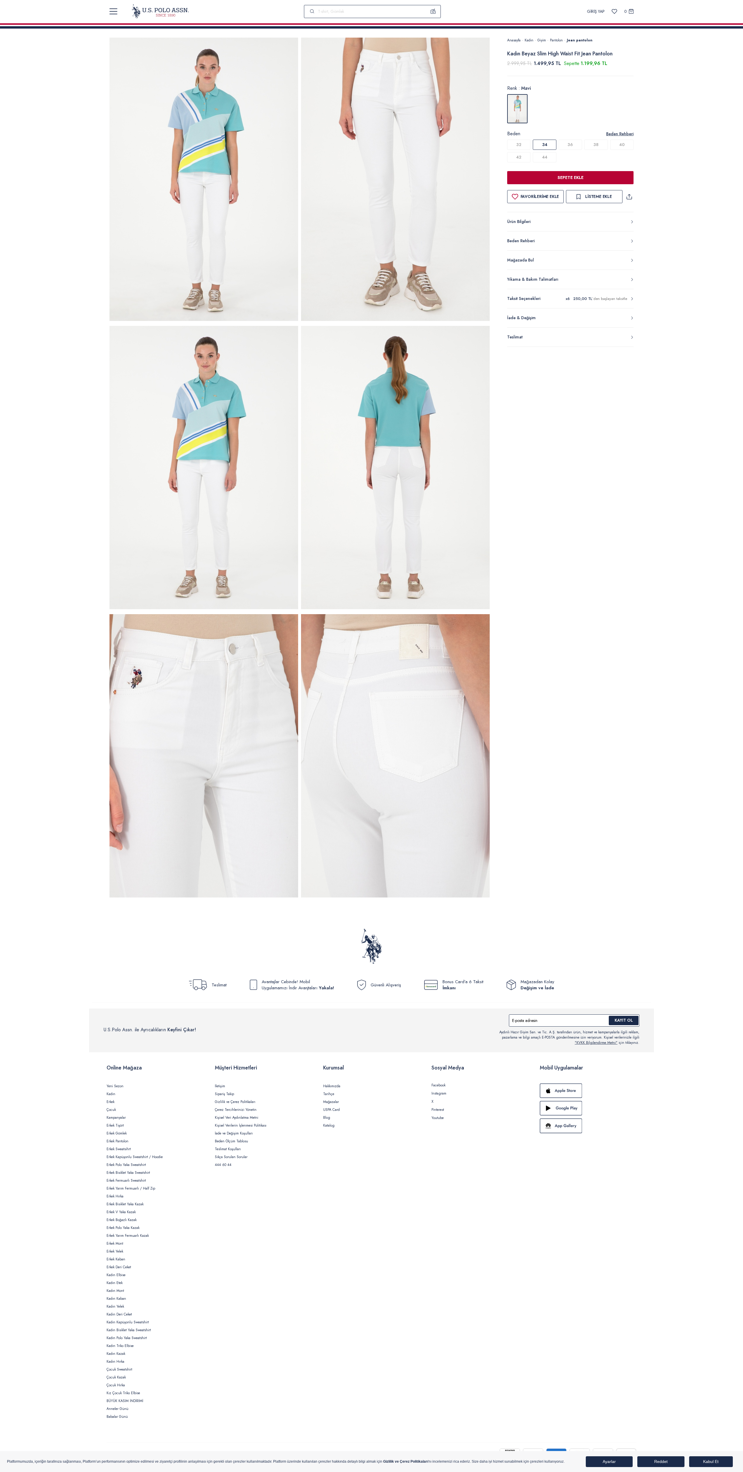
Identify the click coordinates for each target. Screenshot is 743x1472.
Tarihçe (328, 1094)
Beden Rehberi (620, 134)
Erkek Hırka (115, 1196)
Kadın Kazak (116, 1353)
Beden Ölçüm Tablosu (231, 1141)
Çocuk (111, 1109)
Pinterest (437, 1109)
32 (518, 144)
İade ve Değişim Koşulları (234, 1133)
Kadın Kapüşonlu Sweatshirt (128, 1322)
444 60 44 (223, 1164)
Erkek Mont (115, 1243)
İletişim (220, 1086)
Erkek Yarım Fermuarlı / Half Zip (131, 1188)
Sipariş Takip (224, 1094)
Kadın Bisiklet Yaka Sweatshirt (129, 1330)
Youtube (437, 1118)
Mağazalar (331, 1101)
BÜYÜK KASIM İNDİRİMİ (125, 1401)
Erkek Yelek (115, 1251)
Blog (326, 1117)
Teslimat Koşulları (228, 1149)
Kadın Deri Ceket (119, 1314)
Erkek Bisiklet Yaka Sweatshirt (128, 1172)
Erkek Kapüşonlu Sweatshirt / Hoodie (135, 1157)
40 (622, 144)
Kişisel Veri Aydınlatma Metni (236, 1117)
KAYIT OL (624, 1020)
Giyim (541, 40)
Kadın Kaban (116, 1298)
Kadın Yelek (115, 1306)
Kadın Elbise (116, 1275)
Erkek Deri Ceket (119, 1267)
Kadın (529, 40)
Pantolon (556, 40)
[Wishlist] (614, 11)
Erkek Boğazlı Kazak (122, 1219)
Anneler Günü (117, 1408)
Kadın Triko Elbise (120, 1345)
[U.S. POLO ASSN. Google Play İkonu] (588, 1108)
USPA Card (331, 1109)
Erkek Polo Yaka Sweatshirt (126, 1164)
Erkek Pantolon (117, 1141)
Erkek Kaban (116, 1259)
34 (544, 144)
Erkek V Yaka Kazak (121, 1212)
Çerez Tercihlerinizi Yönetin (235, 1109)
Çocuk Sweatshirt (119, 1369)
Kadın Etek (115, 1282)
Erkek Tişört (115, 1125)
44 (544, 157)
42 (518, 157)
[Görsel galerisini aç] (203, 180)
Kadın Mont (115, 1290)
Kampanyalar (116, 1117)
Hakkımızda (331, 1086)
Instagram (438, 1093)
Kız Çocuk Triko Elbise (123, 1393)
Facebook (438, 1085)
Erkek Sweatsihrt (119, 1149)
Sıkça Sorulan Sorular (231, 1157)
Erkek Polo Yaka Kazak (123, 1227)
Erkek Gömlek (117, 1133)
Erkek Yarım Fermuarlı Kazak (128, 1235)
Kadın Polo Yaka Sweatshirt (127, 1338)
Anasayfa (514, 40)
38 (596, 144)
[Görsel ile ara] (433, 11)
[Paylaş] (629, 196)
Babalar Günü (117, 1416)
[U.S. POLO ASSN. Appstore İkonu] (588, 1090)
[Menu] (113, 11)
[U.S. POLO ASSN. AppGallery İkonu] (588, 1125)
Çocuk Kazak (116, 1377)
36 (570, 144)
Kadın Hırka (115, 1361)
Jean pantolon (579, 40)
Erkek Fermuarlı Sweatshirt (126, 1180)
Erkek (110, 1101)
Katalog (329, 1125)
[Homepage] (160, 11)
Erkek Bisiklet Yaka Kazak (125, 1204)
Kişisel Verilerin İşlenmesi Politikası (240, 1125)
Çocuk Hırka (116, 1385)
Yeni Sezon (115, 1086)
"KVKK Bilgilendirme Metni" (596, 1042)
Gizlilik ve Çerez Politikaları (235, 1101)
